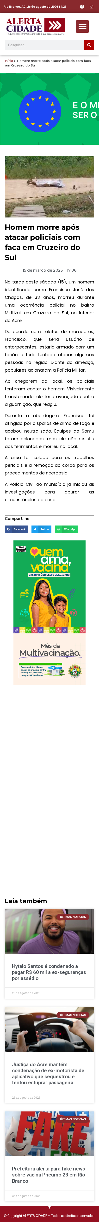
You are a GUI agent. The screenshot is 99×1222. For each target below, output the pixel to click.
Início (9, 61)
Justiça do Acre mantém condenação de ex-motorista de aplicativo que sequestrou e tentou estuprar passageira (48, 1074)
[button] (82, 26)
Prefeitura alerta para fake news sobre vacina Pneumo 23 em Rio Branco (48, 1175)
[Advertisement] (49, 739)
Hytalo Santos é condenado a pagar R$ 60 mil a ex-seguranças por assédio (49, 972)
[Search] (89, 45)
